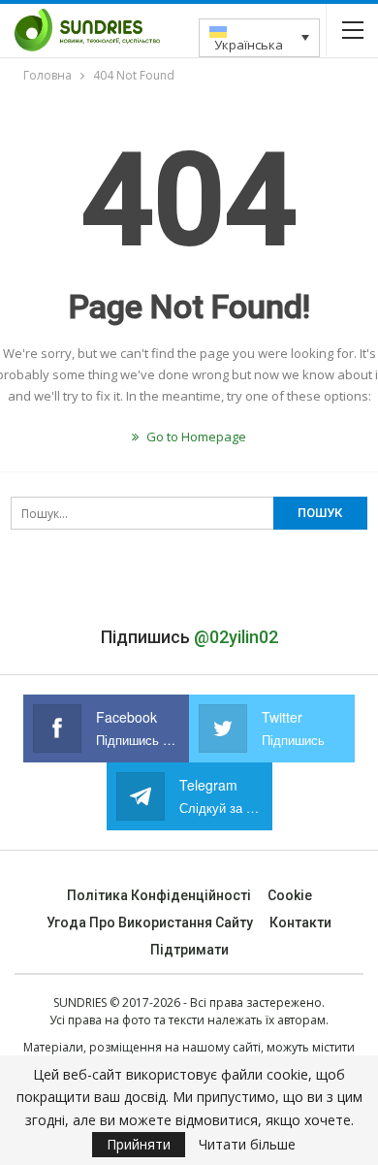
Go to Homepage (194, 436)
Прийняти (139, 1144)
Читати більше (247, 1144)
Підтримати (189, 949)
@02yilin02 (236, 637)
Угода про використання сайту (150, 922)
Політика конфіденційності (159, 895)
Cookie (290, 895)
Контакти (300, 922)
